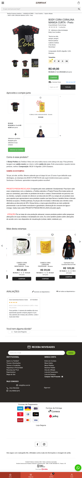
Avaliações (62, 27)
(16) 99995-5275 (14, 391)
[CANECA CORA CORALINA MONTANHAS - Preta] (17, 246)
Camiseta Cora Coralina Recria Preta (64, 263)
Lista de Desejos (50, 374)
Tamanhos (51, 57)
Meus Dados (48, 363)
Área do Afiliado (49, 370)
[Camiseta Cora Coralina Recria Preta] (65, 246)
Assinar (70, 353)
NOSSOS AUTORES (28, 13)
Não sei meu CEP (71, 82)
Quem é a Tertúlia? (12, 361)
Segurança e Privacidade (14, 368)
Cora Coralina (39, 13)
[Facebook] (37, 444)
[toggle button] (2, 2)
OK (68, 87)
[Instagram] (44, 444)
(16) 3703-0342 (14, 388)
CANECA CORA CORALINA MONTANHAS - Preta (17, 264)
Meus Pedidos (49, 365)
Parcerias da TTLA (12, 370)
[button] (2, 246)
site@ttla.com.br (23, 385)
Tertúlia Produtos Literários (14, 13)
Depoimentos (11, 372)
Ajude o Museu (49, 13)
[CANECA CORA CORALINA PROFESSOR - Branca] (41, 246)
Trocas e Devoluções (13, 363)
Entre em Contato (50, 361)
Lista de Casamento (51, 372)
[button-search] (79, 9)
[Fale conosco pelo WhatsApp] (78, 467)
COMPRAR (53, 77)
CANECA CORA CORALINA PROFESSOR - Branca (41, 264)
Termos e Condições (13, 365)
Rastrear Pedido (49, 368)
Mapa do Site (10, 374)
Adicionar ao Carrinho (16, 150)
